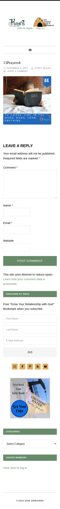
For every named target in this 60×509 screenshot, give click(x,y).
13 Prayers (30, 23)
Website (8, 240)
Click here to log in (15, 468)
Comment (10, 167)
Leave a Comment (17, 71)
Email (7, 223)
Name (8, 205)
